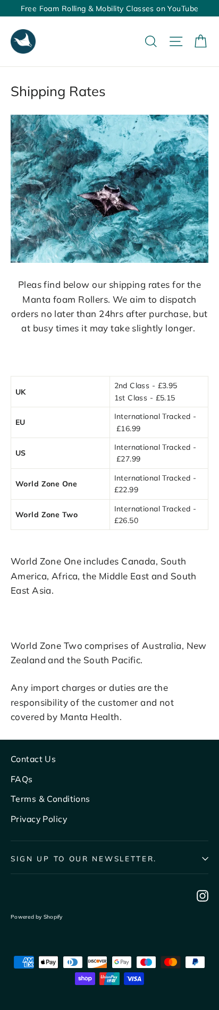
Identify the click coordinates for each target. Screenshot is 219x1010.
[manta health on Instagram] (202, 894)
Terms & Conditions (50, 798)
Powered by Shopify (37, 916)
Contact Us (33, 759)
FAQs (22, 779)
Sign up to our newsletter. (84, 858)
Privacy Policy (39, 819)
